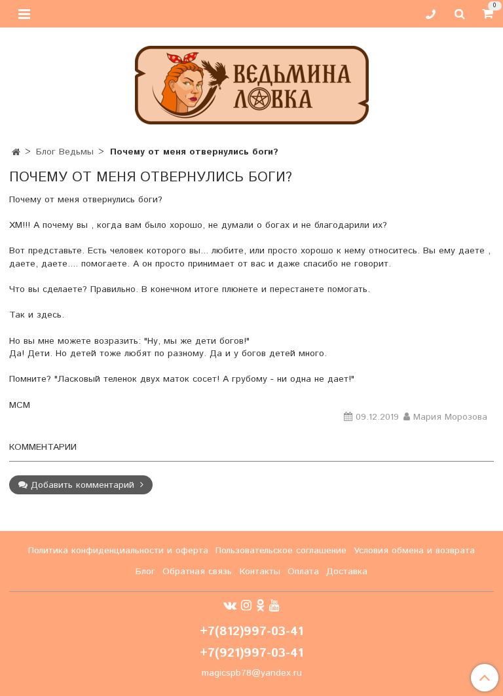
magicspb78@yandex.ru (252, 673)
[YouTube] (274, 606)
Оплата (303, 571)
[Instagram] (246, 606)
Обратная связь (197, 571)
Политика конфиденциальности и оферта (118, 550)
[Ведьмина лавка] (252, 82)
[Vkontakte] (229, 606)
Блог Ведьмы (65, 151)
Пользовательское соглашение (280, 550)
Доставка (346, 571)
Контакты (260, 571)
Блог (145, 571)
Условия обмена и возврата (414, 550)
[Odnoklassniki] (260, 606)
